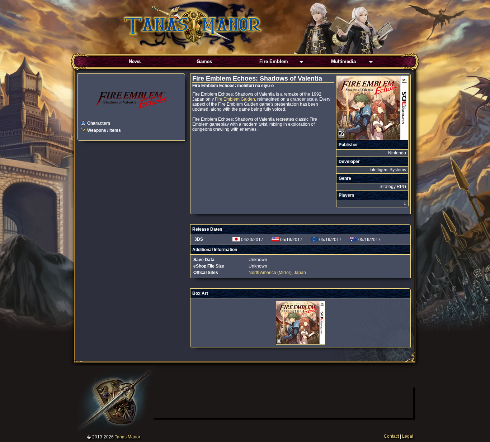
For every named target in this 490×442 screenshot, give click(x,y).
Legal (407, 436)
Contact (391, 436)
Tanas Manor (127, 436)
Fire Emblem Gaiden (235, 99)
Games (204, 61)
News (135, 61)
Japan (300, 272)
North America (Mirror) (270, 272)
